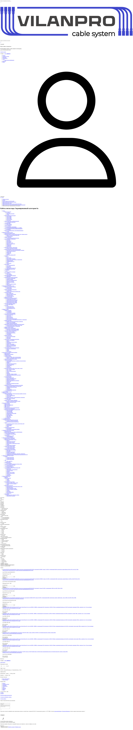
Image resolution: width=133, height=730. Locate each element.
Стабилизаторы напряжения (10, 408)
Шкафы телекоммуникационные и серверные (15, 321)
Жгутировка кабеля (10, 492)
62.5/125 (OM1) (9, 219)
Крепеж (8, 341)
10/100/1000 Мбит (10, 436)
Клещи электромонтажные (11, 378)
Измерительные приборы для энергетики (14, 386)
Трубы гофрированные (11, 395)
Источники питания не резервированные (12, 407)
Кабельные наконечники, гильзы (10, 439)
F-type (8, 256)
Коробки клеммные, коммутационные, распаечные (16, 397)
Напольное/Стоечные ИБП (11, 413)
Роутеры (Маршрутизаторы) (9, 433)
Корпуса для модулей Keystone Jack (13, 235)
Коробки (8, 471)
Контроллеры (9, 425)
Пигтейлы (6, 305)
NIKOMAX (9, 276)
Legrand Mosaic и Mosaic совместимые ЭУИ (12, 467)
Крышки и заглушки (10, 281)
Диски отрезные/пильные (11, 371)
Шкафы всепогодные (8, 335)
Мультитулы (9, 381)
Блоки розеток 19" (10, 317)
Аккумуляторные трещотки (11, 363)
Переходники (9, 244)
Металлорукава (9, 394)
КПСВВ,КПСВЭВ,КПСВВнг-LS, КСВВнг (14, 227)
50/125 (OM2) (9, 216)
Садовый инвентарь (8, 390)
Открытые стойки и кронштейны (10, 330)
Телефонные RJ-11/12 (10, 261)
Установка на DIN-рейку (11, 278)
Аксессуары (9, 315)
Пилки (8, 372)
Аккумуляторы (7, 418)
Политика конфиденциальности (6, 695)
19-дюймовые (9, 312)
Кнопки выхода (9, 424)
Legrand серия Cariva (10, 458)
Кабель (3, 210)
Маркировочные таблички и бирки (13, 494)
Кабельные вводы (10, 487)
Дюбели (8, 479)
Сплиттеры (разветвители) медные (13, 238)
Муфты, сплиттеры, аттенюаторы (10, 289)
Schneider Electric (8, 462)
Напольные (9, 337)
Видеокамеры (9, 428)
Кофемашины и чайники (9, 354)
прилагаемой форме (57, 711)
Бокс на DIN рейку (10, 293)
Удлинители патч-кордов (11, 251)
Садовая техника (8, 355)
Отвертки (8, 366)
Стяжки (8, 490)
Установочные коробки (9, 465)
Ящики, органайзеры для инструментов (14, 358)
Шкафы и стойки (5, 309)
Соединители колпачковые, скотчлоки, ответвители (16, 453)
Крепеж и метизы (8, 478)
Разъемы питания (10, 260)
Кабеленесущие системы (6, 392)
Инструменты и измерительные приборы (9, 352)
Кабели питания (9, 316)
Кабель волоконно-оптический (10, 215)
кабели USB (9, 252)
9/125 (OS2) (9, 220)
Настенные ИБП (10, 415)
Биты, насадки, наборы (11, 369)
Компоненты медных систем (7, 232)
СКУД (6, 422)
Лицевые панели (10, 236)
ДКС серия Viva (9, 461)
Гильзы (8, 444)
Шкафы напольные (8, 320)
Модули (8, 283)
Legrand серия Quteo (10, 457)
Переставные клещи (10, 377)
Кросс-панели (7, 272)
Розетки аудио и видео (11, 473)
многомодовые (9, 288)
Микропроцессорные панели (12, 342)
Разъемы (6, 255)
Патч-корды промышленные (12, 280)
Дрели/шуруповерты (10, 364)
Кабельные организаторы (11, 345)
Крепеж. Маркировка (6, 476)
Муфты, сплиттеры (8, 237)
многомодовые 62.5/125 (11, 308)
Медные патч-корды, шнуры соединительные (13, 249)
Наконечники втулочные (11, 445)
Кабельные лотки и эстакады (10, 398)
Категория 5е (9, 240)
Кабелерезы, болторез (10, 379)
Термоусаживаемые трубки (11, 488)
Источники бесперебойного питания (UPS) (12, 409)
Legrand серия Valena (10, 459)
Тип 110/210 (9, 273)
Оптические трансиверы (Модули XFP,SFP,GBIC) (13, 432)
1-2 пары (8, 212)
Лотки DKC (9, 399)
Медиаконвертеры (8, 431)
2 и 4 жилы (9, 225)
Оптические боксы (8, 292)
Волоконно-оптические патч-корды (11, 298)
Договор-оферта (3, 698)
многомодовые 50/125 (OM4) (12, 302)
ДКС (5, 460)
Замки (8, 426)
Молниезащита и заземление (10, 438)
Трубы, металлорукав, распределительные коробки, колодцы (15, 393)
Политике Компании (66, 711)
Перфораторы (9, 365)
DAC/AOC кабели (10, 304)
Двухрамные (9, 334)
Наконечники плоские (11, 442)
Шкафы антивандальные (9, 327)
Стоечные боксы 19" (10, 296)
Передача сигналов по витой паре (13, 421)
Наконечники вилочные (11, 441)
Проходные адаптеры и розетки (10, 286)
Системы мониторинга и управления (13, 326)
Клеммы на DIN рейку (11, 452)
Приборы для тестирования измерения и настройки (14, 385)
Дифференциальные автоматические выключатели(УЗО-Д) (17, 454)
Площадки (8, 491)
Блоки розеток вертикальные (12, 318)
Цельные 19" (9, 267)
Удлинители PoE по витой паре (12, 420)
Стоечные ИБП (9, 411)
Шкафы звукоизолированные (12, 323)
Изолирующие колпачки (11, 258)
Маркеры (6, 477)
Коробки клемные (10, 279)
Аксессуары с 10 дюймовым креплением (12, 347)
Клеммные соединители (11, 451)
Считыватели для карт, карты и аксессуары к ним (15, 423)
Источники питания (6, 403)
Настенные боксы (10, 295)
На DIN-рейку (9, 414)
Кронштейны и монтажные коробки (13, 429)
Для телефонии (9, 274)
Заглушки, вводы (10, 470)
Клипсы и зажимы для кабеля (12, 489)
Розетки (6, 270)
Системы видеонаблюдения (9, 427)
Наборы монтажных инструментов (13, 380)
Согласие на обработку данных (5, 697)
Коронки (8, 373)
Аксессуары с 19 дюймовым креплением (12, 339)
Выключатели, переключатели (12, 469)
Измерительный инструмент (12, 387)
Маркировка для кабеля (11, 495)
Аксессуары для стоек (10, 331)
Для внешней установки (11, 271)
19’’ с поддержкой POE (11, 265)
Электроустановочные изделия (7, 455)
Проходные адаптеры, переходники (11, 247)
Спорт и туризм (5, 391)
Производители (5, 679)
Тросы (8, 484)
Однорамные (9, 333)
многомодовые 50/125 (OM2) (12, 300)
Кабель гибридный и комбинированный (12, 221)
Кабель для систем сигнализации (10, 226)
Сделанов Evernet (2, 693)
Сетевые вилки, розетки (11, 447)
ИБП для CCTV (7, 405)
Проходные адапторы (10, 282)
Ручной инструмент (8, 376)
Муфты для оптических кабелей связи (13, 291)
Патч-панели (7, 264)
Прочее (8, 350)
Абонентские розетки (8, 297)
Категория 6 (9, 241)
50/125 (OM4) (9, 218)
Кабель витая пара (8, 211)
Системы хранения (8, 356)
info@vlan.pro (2, 662)
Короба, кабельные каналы (11, 402)
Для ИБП (8, 388)
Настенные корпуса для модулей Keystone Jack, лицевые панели (16, 234)
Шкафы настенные (8, 310)
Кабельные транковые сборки (10, 303)
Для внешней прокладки (11, 222)
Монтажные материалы (9, 485)
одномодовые (9, 287)
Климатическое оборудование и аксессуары (14, 325)
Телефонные (9, 245)
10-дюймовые (9, 311)
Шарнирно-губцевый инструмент (13, 383)
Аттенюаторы (9, 290)
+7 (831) (7, 53)
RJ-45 (8, 262)
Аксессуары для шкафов (11, 313)
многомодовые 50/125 (10, 307)
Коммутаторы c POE (10, 435)
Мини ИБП (9, 416)
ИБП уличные (7, 406)
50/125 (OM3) (9, 217)
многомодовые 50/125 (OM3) (12, 301)
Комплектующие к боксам (11, 294)
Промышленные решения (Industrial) (11, 277)
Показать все (9, 246)
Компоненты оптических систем (8, 285)
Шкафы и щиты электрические (10, 328)
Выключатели (9, 463)
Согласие (94, 729)
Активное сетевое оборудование (8, 430)
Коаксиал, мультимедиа (11, 243)
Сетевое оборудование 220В (10, 446)
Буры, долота (9, 370)
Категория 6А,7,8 (10, 242)
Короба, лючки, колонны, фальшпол (11, 400)
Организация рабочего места (10, 233)
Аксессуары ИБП (10, 412)
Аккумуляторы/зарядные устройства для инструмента (16, 360)
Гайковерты (9, 361)
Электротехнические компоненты (8, 437)
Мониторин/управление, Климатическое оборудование (14, 324)
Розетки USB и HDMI (10, 472)
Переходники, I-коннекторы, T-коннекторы (14, 259)
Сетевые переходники (10, 448)
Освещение (9, 343)
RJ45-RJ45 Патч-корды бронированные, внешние (15, 250)
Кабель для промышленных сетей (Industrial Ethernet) (14, 230)
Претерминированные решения (10, 275)
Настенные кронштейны (11, 332)
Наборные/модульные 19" (11, 268)
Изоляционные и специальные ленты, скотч (14, 486)
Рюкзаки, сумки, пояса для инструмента (14, 357)
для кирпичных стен (10, 466)
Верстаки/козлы (7, 353)
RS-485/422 (9, 229)
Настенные (9, 266)
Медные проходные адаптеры (12, 248)
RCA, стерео (9, 257)
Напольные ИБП (10, 410)
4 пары (8, 214)
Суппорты (8, 474)
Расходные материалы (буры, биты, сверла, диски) (13, 368)
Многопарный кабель (10, 213)
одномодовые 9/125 (10, 306)
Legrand (6, 456)
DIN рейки (8, 450)
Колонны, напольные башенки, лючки (13, 401)
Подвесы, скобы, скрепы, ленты (12, 482)
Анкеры (8, 480)
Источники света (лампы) (11, 449)
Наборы (8, 362)
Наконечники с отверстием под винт (13, 443)
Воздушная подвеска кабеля (9, 481)
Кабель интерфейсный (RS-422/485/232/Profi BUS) (13, 228)
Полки (8, 349)
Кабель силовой (7, 223)
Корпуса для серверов (10, 340)
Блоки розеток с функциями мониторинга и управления (17, 319)
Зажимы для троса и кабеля (11, 483)
